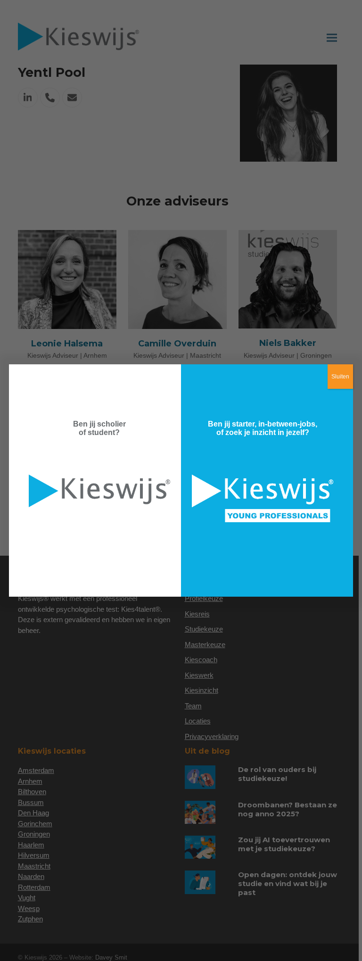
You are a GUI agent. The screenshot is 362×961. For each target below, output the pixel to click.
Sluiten (340, 376)
